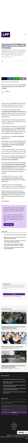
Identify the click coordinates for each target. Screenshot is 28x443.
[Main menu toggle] (25, 34)
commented (14, 126)
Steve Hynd (4, 81)
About (14, 423)
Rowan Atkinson (19, 106)
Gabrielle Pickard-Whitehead (7, 329)
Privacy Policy (14, 426)
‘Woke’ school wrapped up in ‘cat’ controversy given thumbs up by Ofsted (13, 366)
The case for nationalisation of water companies (15, 234)
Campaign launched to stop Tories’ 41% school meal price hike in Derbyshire (13, 327)
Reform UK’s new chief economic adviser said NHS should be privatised (14, 238)
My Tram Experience (13, 176)
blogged (7, 149)
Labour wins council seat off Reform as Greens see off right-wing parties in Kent (15, 241)
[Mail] (23, 78)
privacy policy (18, 296)
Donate (14, 429)
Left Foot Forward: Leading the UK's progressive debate (5, 34)
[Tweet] (4, 78)
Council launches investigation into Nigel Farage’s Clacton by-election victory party (13, 245)
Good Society (4, 42)
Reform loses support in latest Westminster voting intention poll (14, 248)
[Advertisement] (14, 15)
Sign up (14, 294)
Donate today (9, 224)
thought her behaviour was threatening (11, 184)
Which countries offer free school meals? (12, 346)
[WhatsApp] (17, 78)
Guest (2, 56)
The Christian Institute (17, 105)
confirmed (9, 84)
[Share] (11, 78)
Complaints (14, 424)
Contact (14, 427)
